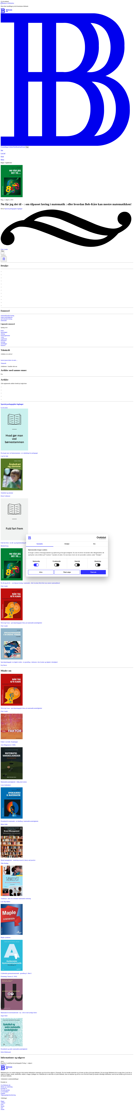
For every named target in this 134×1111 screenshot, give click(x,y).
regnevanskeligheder (7, 317)
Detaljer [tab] (67, 544)
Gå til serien (4, 407)
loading (3, 255)
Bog (2, 251)
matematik (4, 320)
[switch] (56, 564)
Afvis (40, 572)
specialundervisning (6, 319)
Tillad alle (93, 572)
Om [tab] (94, 544)
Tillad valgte (67, 572)
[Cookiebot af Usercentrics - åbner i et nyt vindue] (98, 538)
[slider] (67, 183)
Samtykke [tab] (40, 544)
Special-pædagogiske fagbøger (13, 208)
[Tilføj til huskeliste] (4, 259)
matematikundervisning (7, 315)
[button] (67, 1062)
